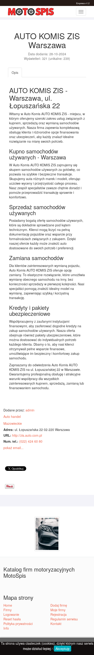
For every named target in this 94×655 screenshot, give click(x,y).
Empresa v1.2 (82, 3)
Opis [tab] (15, 72)
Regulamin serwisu (64, 619)
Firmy (7, 610)
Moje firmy (57, 610)
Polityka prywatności (18, 623)
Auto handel (12, 416)
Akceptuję (62, 648)
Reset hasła (12, 619)
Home (7, 605)
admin (30, 410)
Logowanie (11, 614)
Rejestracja (58, 614)
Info (6, 628)
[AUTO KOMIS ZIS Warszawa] (47, 533)
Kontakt (55, 623)
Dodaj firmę (58, 605)
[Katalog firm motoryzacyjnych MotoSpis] (31, 11)
